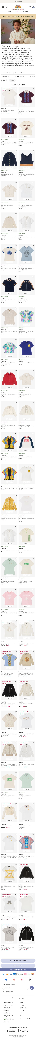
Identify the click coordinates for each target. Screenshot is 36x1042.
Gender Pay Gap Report (8, 1016)
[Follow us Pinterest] (22, 980)
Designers (25, 11)
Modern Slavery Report (25, 1018)
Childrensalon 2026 (21, 1035)
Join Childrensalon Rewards (18, 970)
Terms (21, 1013)
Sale (17, 11)
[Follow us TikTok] (30, 980)
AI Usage (22, 1010)
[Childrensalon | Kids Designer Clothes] (18, 6)
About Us (6, 1010)
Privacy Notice (23, 1007)
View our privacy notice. (7, 991)
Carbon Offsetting (9, 1019)
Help (21, 1015)
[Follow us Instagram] (14, 980)
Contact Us (7, 1007)
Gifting (21, 1002)
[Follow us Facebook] (6, 980)
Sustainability (7, 1021)
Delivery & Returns (8, 1002)
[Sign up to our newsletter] (32, 988)
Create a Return (8, 1005)
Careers (22, 1005)
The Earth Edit (19, 998)
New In (9, 11)
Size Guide (6, 1013)
